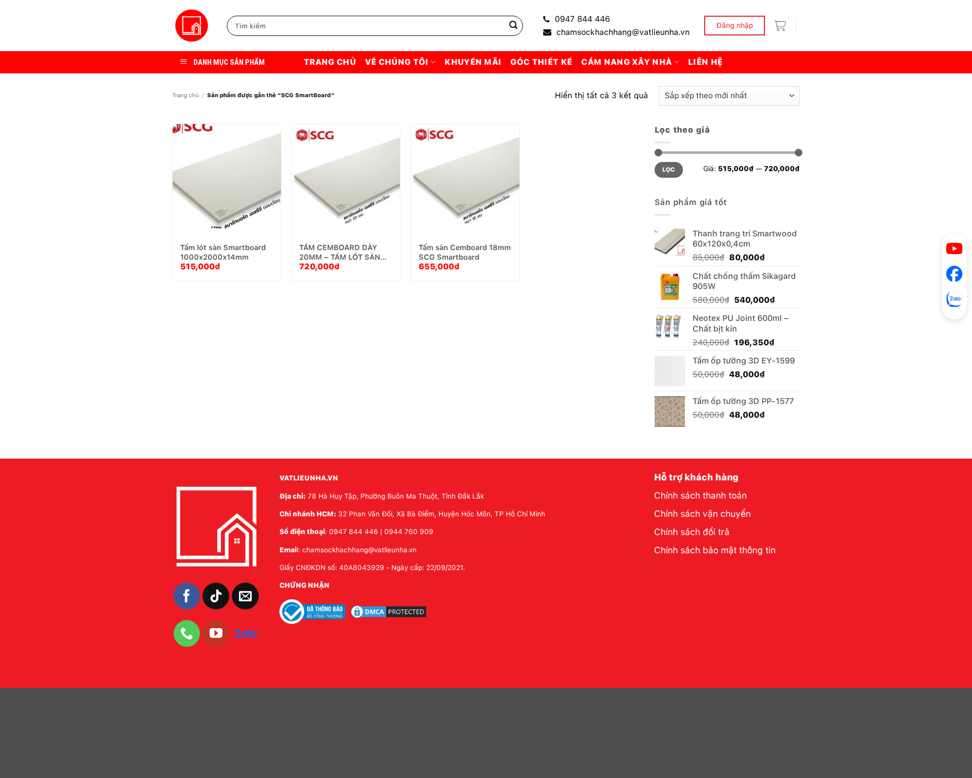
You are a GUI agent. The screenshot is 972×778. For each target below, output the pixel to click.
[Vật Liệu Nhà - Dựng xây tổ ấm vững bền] (192, 26)
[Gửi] (513, 25)
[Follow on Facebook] (187, 596)
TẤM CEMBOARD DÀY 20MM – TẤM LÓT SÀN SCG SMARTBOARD (339, 252)
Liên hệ (705, 62)
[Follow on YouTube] (215, 633)
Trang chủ (185, 95)
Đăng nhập (734, 25)
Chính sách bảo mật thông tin (715, 550)
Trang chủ (330, 62)
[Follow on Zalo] (246, 632)
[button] (780, 26)
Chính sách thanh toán (700, 495)
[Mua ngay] (229, 187)
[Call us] (187, 633)
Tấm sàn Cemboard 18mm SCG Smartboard (465, 252)
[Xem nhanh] (255, 187)
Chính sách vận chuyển (702, 513)
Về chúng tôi (397, 62)
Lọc (668, 169)
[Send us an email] (245, 596)
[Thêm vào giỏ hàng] (204, 187)
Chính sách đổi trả (692, 531)
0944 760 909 (408, 531)
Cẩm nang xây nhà (626, 62)
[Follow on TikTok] (215, 596)
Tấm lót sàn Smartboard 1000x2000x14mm (223, 252)
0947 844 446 (582, 19)
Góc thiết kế (541, 62)
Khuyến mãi (472, 62)
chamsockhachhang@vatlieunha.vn (623, 32)
